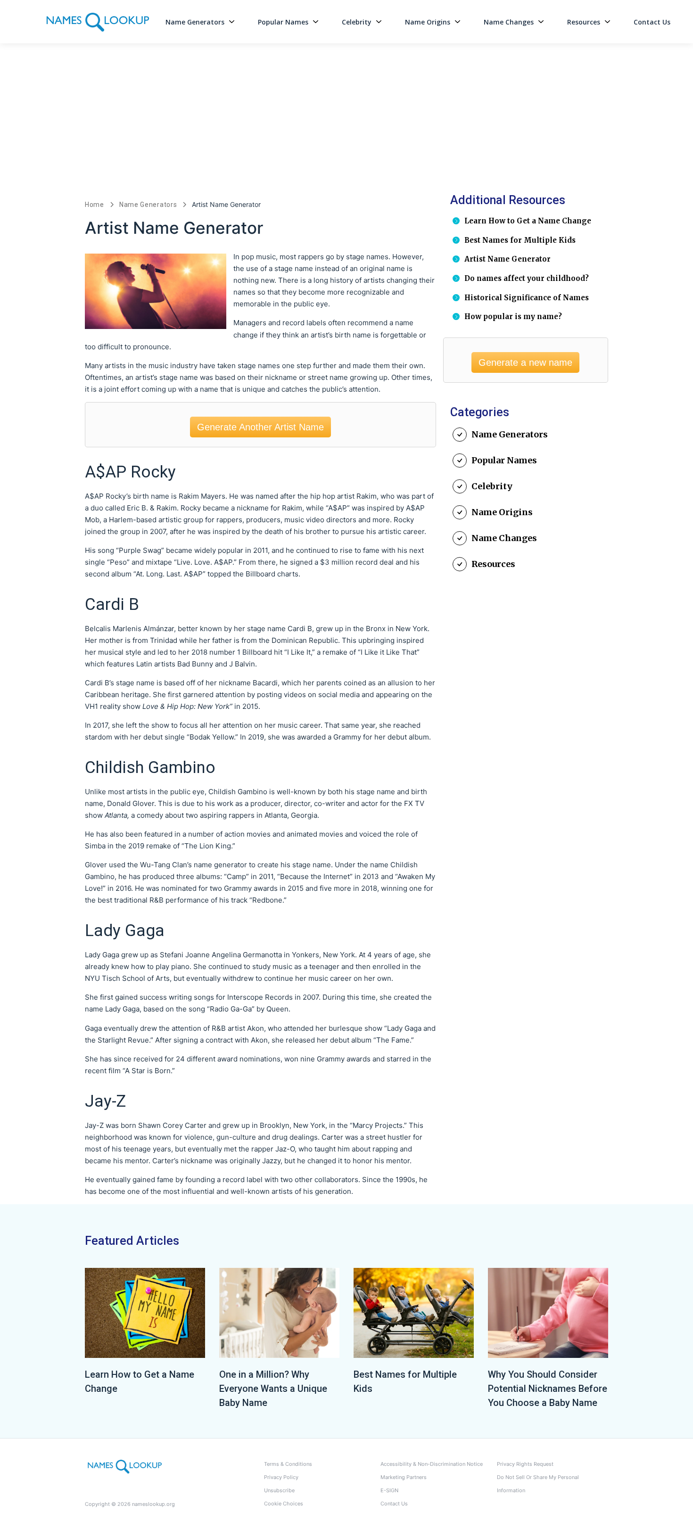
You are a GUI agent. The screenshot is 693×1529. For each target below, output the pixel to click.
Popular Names (283, 21)
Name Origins (427, 21)
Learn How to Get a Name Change (527, 220)
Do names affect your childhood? (526, 278)
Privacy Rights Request (525, 1464)
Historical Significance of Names (526, 297)
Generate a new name (525, 362)
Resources (583, 21)
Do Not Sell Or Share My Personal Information (538, 1484)
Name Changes (509, 21)
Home (94, 204)
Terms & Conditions (288, 1464)
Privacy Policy (281, 1477)
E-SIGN (389, 1490)
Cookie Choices (283, 1503)
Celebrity (356, 21)
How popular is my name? (513, 316)
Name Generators (194, 21)
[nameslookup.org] (125, 1466)
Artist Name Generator (507, 259)
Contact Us (652, 21)
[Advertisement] (346, 114)
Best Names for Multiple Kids (520, 240)
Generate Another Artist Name (260, 427)
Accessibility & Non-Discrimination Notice (431, 1464)
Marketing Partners (403, 1477)
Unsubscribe (279, 1490)
